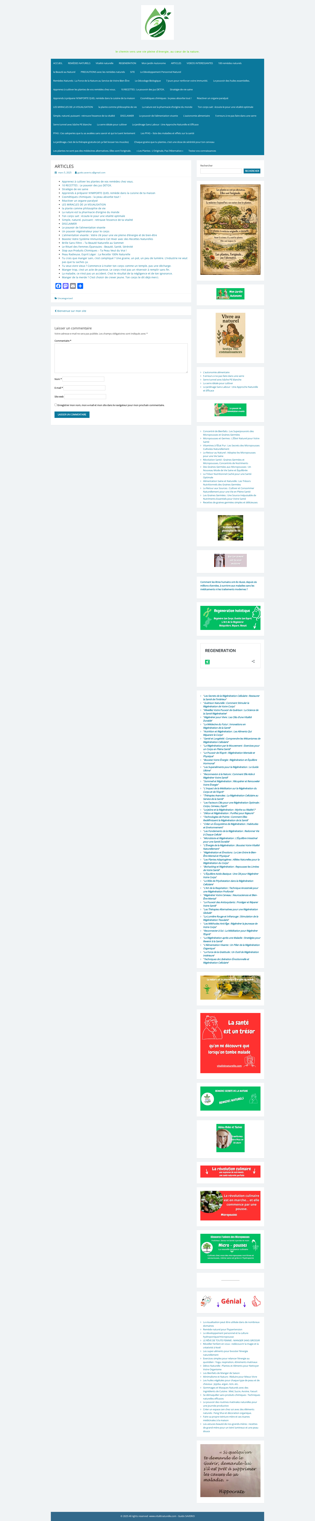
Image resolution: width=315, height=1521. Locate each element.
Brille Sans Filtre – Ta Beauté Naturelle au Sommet (93, 243)
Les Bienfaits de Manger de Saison (221, 1373)
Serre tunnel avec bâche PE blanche (72, 124)
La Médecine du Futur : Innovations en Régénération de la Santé (224, 726)
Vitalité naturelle (104, 63)
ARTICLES (176, 63)
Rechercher (206, 165)
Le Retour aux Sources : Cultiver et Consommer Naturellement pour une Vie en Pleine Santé (228, 490)
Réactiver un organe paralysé (212, 98)
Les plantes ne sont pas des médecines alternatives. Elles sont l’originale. (92, 150)
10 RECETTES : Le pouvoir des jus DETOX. (143, 89)
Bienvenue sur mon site (71, 311)
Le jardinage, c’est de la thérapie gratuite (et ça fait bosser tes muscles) (91, 142)
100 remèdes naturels (230, 63)
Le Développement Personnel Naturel (160, 72)
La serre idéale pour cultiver (112, 124)
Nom (58, 379)
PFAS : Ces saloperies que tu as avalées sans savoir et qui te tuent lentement (94, 133)
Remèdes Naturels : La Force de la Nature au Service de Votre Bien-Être (91, 80)
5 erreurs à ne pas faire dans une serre (235, 115)
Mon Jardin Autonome (154, 63)
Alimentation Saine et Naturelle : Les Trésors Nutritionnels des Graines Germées (227, 482)
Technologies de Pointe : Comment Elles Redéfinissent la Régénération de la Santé (225, 818)
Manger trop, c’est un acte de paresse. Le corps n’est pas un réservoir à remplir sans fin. (116, 269)
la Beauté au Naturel (64, 72)
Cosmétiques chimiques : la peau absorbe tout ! (166, 98)
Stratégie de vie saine (181, 89)
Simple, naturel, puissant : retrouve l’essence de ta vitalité (84, 115)
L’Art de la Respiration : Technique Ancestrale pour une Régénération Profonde (230, 889)
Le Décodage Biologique (148, 80)
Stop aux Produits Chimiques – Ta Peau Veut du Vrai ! (94, 250)
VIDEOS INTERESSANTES (200, 63)
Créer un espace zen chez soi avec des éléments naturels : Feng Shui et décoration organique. (228, 1411)
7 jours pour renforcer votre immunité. (187, 80)
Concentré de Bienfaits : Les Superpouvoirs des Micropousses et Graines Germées (228, 433)
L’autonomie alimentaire (196, 115)
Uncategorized (65, 298)
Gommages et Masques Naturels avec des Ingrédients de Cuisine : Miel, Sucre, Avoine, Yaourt (230, 1389)
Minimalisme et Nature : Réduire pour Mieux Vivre (230, 1376)
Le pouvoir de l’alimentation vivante (158, 115)
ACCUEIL (58, 63)
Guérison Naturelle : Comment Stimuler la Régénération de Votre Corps (226, 704)
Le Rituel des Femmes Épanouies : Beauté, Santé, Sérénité (97, 246)
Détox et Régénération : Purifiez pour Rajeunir (229, 813)
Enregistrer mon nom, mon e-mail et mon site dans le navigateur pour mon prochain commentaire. (110, 405)
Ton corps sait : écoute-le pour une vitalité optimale (225, 107)
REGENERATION (127, 63)
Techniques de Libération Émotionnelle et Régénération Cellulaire (226, 960)
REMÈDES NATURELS (79, 63)
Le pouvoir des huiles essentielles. (231, 80)
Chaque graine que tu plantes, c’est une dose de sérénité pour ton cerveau (174, 142)
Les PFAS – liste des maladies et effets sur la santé (167, 133)
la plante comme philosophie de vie (117, 107)
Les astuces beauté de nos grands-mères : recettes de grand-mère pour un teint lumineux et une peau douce (230, 1427)
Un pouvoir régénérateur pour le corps (85, 231)
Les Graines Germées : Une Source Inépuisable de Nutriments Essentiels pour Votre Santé (229, 497)
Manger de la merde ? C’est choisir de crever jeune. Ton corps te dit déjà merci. (110, 277)
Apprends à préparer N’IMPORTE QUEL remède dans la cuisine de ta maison (94, 98)
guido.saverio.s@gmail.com (91, 172)
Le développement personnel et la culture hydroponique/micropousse (225, 1334)
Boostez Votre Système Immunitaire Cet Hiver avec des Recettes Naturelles (107, 239)
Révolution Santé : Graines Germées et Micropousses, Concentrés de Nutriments (225, 461)
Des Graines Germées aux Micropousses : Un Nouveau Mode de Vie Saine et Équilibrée (227, 468)
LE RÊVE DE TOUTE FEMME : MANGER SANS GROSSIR (231, 1340)
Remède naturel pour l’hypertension (222, 1329)
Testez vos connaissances (202, 150)
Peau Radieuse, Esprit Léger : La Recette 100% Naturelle (96, 254)
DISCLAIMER (127, 115)
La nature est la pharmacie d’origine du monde (167, 107)
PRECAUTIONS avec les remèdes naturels (103, 72)
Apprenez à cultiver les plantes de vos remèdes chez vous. (84, 89)
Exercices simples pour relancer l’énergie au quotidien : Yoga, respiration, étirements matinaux (230, 1360)
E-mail (59, 387)
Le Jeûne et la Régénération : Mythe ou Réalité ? (229, 809)
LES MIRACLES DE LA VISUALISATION (73, 107)
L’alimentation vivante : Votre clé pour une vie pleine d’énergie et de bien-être (109, 235)
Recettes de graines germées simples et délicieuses (230, 502)
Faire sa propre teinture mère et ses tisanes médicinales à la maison (226, 1418)
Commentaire (63, 340)
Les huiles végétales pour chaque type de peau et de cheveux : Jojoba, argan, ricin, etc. (231, 1382)
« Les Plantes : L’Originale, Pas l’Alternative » (160, 150)
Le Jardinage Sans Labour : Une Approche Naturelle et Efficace (165, 124)
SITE (132, 72)
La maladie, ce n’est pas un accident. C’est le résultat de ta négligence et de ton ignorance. (117, 273)
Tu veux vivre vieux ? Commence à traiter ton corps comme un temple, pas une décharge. (116, 266)
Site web (59, 396)
